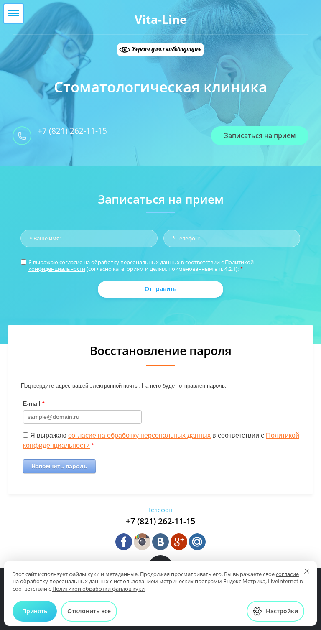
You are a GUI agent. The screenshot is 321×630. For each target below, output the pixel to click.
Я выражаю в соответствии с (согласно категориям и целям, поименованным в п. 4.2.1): (141, 265)
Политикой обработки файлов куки (98, 588)
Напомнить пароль (59, 466)
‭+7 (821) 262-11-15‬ (72, 130)
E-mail (33, 403)
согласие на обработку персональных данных (119, 262)
